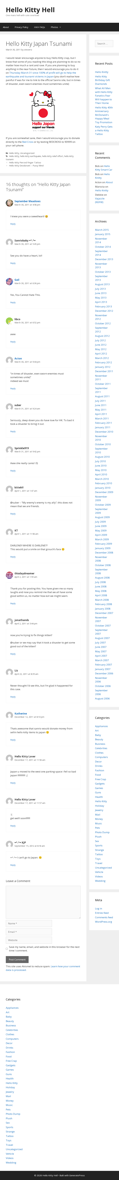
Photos (54, 27)
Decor (98, 761)
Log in (98, 908)
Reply (13, 223)
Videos (99, 876)
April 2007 (101, 655)
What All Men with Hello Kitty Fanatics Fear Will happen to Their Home (103, 96)
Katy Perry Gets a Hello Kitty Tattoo (103, 130)
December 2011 (104, 371)
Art (97, 730)
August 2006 (102, 698)
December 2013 (104, 259)
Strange (99, 850)
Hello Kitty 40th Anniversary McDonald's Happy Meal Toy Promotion (104, 115)
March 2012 (102, 358)
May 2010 (101, 470)
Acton (18, 358)
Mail (97, 814)
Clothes (99, 752)
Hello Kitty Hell (30, 9)
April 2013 (101, 302)
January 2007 (102, 669)
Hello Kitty (14, 153)
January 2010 (102, 487)
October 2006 (103, 686)
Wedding (100, 880)
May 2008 (101, 591)
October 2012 (103, 323)
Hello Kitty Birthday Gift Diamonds (102, 80)
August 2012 (102, 336)
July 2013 (100, 288)
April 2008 (101, 595)
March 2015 (102, 229)
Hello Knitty (101, 72)
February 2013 (103, 306)
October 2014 (103, 246)
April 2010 (101, 474)
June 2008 (101, 586)
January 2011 (102, 427)
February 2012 (103, 362)
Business (100, 744)
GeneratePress (77, 1175)
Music (98, 823)
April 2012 (101, 353)
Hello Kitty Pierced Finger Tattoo (25, 162)
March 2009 (102, 539)
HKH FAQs (39, 27)
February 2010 (103, 483)
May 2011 (101, 409)
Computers (101, 757)
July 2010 (100, 461)
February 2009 (103, 543)
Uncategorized (27, 153)
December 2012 (104, 310)
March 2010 (102, 479)
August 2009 (102, 517)
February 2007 (103, 664)
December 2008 (104, 552)
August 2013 (102, 284)
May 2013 (101, 297)
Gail (17, 279)
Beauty (99, 739)
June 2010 (101, 465)
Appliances (101, 726)
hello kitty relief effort (52, 156)
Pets (97, 827)
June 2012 (101, 344)
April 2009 (101, 535)
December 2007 (104, 613)
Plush (98, 836)
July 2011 (100, 400)
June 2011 (101, 405)
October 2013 (103, 271)
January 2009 (102, 548)
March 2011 (102, 418)
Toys (98, 858)
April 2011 (101, 414)
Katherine (21, 713)
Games (99, 788)
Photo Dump (102, 832)
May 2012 (101, 349)
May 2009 (101, 530)
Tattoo (99, 854)
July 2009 (100, 521)
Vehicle (99, 872)
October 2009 (103, 504)
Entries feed (102, 912)
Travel (98, 863)
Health (99, 797)
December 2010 (104, 431)
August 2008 (102, 577)
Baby (98, 735)
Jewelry (99, 810)
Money (99, 819)
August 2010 (102, 456)
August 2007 (102, 638)
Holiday (99, 805)
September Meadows (27, 201)
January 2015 (102, 234)
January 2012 (102, 367)
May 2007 (101, 651)
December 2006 (104, 673)
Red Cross (27, 141)
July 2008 (100, 582)
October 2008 (103, 565)
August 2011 (102, 396)
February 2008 (103, 604)
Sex (97, 841)
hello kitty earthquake (30, 156)
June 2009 (101, 526)
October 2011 (103, 384)
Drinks (98, 766)
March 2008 (102, 599)
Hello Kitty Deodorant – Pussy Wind (26, 165)
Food (98, 774)
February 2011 (103, 422)
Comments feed (104, 917)
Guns (98, 792)
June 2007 (101, 647)
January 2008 (102, 608)
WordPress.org (103, 921)
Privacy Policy (21, 27)
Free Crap (100, 779)
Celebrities (101, 748)
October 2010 (103, 444)
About (6, 27)
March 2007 (102, 660)
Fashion (99, 770)
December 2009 (104, 492)
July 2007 (100, 642)
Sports (98, 845)
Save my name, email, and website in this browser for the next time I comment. (44, 948)
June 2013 (101, 293)
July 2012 (100, 340)
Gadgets (100, 783)
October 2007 (103, 625)
